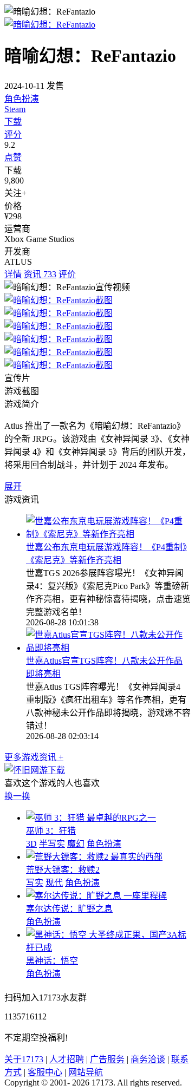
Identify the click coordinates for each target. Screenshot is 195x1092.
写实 (34, 882)
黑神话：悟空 (52, 960)
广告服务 (107, 1059)
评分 (13, 134)
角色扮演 (21, 98)
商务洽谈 (148, 1059)
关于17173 (23, 1059)
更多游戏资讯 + (33, 757)
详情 (13, 274)
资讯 (40, 274)
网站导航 (85, 1072)
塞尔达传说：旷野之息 (69, 908)
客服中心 (45, 1072)
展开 (13, 486)
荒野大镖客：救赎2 (63, 869)
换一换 (17, 796)
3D (31, 843)
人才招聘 (66, 1059)
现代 (54, 882)
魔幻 (75, 843)
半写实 (52, 843)
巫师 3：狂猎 (51, 830)
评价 (67, 274)
